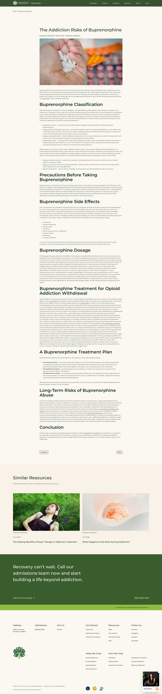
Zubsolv (45, 136)
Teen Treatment (91, 669)
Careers (59, 629)
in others (96, 433)
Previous (44, 452)
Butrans (45, 160)
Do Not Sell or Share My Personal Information (27, 689)
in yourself (86, 433)
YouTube (134, 629)
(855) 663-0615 (36, 3)
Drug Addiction (91, 661)
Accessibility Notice (59, 686)
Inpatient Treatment (116, 665)
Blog (14, 11)
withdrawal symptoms (112, 323)
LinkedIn (134, 637)
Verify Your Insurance (93, 637)
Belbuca (46, 164)
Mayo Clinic (46, 98)
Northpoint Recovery (94, 413)
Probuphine (47, 140)
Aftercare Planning (138, 665)
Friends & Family (114, 637)
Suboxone (46, 129)
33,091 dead (85, 303)
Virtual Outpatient (137, 661)
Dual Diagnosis (91, 665)
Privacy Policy (48, 686)
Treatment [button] (116, 3)
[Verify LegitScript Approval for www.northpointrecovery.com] (88, 688)
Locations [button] (105, 3)
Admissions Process (92, 633)
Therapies (112, 658)
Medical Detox (113, 661)
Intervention (113, 633)
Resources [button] (127, 3)
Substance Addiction (25, 11)
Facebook (134, 641)
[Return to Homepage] (21, 3)
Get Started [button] (93, 3)
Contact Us (89, 629)
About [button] (147, 3)
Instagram (135, 633)
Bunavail (46, 125)
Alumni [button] (138, 3)
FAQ (110, 641)
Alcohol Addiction (92, 658)
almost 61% (53, 301)
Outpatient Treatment (139, 658)
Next (119, 452)
